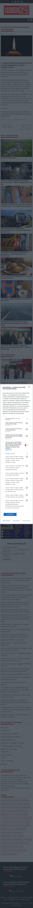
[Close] (29, 387)
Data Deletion (6, 520)
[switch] (26, 423)
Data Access (16, 520)
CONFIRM (10, 514)
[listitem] (16, 419)
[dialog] (16, 454)
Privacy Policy (26, 520)
